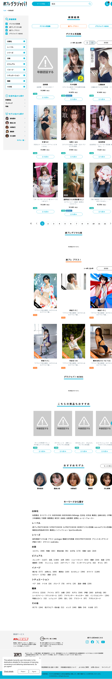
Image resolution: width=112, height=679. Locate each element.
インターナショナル (87, 563)
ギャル (103, 563)
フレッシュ (52, 563)
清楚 (52, 574)
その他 (9, 87)
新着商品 (8, 100)
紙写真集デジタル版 (39, 539)
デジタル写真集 (14, 24)
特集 (6, 106)
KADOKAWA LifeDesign (70, 515)
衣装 (8, 58)
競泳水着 (63, 551)
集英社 (94, 515)
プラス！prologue (55, 539)
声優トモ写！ (37, 542)
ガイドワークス (45, 515)
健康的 (38, 563)
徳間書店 (50, 518)
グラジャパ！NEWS (16, 33)
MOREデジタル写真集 (85, 527)
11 (99, 224)
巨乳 (54, 560)
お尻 (66, 560)
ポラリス (46, 542)
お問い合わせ (95, 667)
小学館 (109, 515)
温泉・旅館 (85, 583)
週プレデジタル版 (15, 27)
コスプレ (39, 551)
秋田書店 (35, 515)
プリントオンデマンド (100, 539)
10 (93, 224)
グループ (59, 583)
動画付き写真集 (68, 539)
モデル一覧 (20, 140)
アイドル (53, 592)
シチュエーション (13, 75)
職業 (8, 81)
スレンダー (40, 560)
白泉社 (62, 518)
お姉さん (51, 572)
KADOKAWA (56, 515)
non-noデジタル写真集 (103, 527)
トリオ (47, 583)
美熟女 (64, 572)
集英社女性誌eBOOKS (40, 530)
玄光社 (82, 515)
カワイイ (94, 572)
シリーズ (10, 53)
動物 (82, 607)
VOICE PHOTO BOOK (83, 539)
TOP (4, 10)
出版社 (9, 41)
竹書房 (43, 518)
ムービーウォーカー (87, 518)
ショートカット (80, 560)
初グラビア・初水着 (55, 607)
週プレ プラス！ (14, 30)
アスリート (81, 598)
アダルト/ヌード (95, 598)
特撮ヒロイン (40, 598)
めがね (76, 551)
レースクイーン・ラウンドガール (47, 595)
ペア (36, 583)
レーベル (10, 47)
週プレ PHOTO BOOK (40, 527)
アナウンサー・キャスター (76, 595)
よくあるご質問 (84, 667)
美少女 (38, 572)
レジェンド (56, 598)
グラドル (39, 592)
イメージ (10, 70)
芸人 (68, 598)
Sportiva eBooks (75, 530)
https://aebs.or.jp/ (30, 656)
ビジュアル (11, 64)
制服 (51, 551)
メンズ (71, 607)
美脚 (95, 560)
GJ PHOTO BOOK (69, 527)
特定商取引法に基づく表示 (49, 667)
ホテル (71, 583)
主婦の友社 (102, 515)
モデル (77, 592)
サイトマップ (106, 667)
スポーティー (68, 563)
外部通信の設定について (68, 667)
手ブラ (38, 607)
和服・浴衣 (89, 551)
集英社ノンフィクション (59, 530)
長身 (106, 560)
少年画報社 (36, 518)
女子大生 (101, 592)
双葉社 (76, 518)
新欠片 (57, 518)
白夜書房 (69, 518)
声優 (89, 592)
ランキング (9, 103)
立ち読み (45, 97)
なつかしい (78, 572)
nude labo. (55, 542)
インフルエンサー (100, 595)
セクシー (39, 574)
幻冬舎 (88, 515)
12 (105, 224)
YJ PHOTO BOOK (55, 527)
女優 (66, 592)
